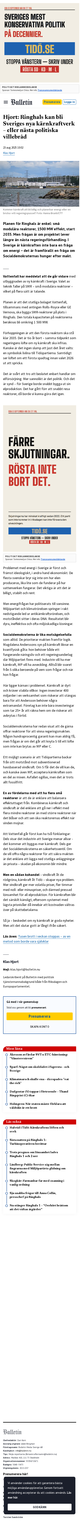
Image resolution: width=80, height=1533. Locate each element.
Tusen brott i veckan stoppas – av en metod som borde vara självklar (36, 939)
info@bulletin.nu (23, 1450)
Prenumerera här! (15, 1474)
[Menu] (5, 102)
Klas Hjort (9, 153)
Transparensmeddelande (50, 90)
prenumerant (39, 1007)
